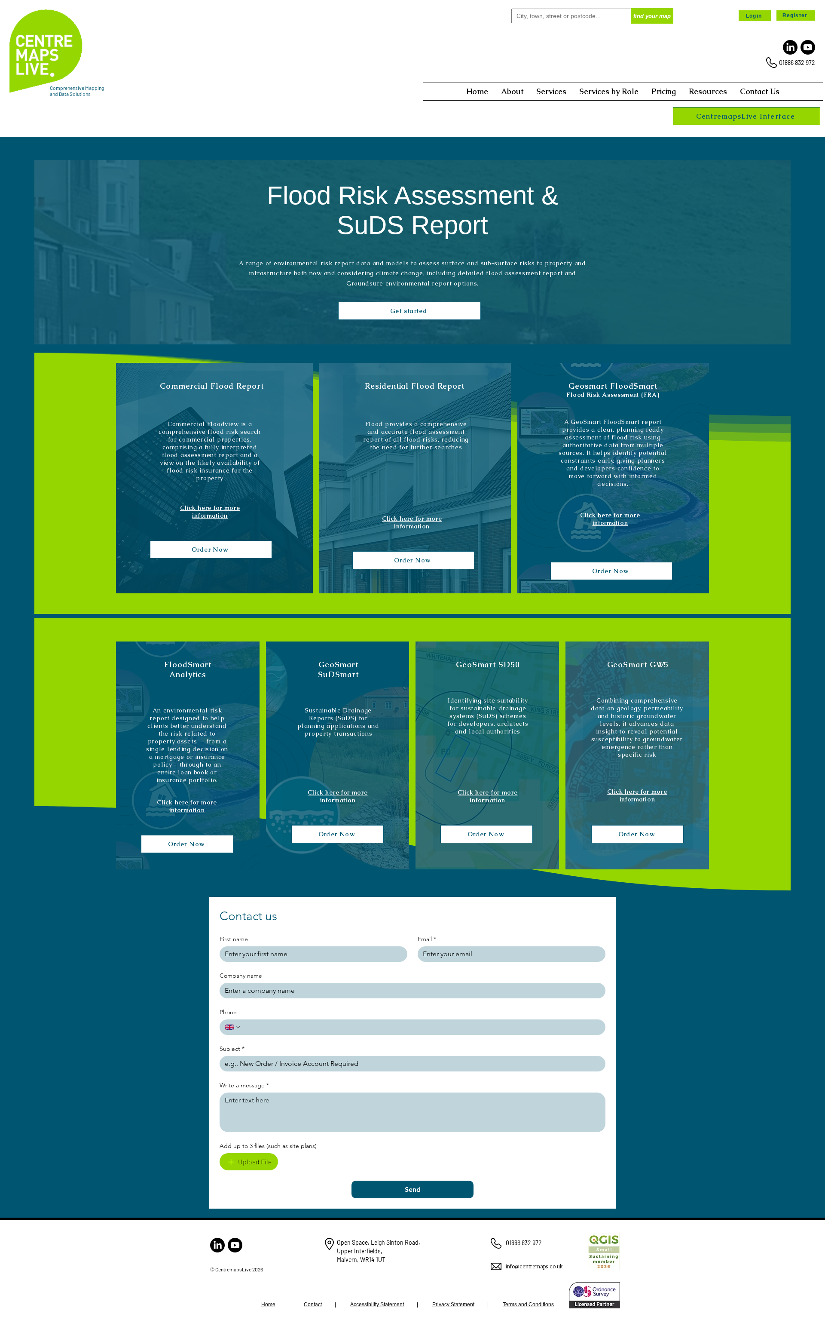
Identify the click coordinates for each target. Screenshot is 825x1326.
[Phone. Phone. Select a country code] (233, 1027)
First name (234, 939)
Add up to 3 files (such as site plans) (268, 1146)
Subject (232, 1049)
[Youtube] (808, 47)
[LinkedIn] (790, 47)
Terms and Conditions (528, 1304)
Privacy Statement (453, 1304)
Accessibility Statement (377, 1304)
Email (427, 939)
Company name (241, 975)
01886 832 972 (797, 62)
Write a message (244, 1085)
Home (268, 1304)
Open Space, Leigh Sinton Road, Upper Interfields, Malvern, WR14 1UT (378, 1251)
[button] (512, 91)
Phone (228, 1012)
